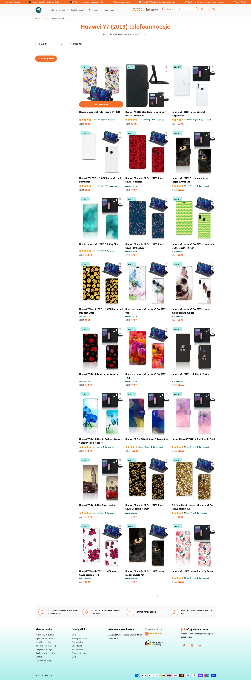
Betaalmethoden (79, 653)
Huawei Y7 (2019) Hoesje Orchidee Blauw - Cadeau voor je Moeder (100, 441)
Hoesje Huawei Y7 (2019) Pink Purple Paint (193, 439)
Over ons (76, 634)
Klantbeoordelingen (44, 660)
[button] (180, 9)
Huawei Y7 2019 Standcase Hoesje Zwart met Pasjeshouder (145, 113)
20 (158, 595)
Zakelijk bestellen (79, 638)
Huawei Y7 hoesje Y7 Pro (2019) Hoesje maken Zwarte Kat (144, 573)
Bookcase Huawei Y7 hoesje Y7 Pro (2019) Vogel (146, 311)
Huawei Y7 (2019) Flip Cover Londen (97, 505)
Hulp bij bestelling (43, 642)
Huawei (54, 18)
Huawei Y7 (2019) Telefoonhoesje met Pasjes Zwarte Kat (191, 179)
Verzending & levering (45, 634)
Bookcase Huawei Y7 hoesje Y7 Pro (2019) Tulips (146, 375)
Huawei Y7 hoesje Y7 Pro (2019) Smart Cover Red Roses (144, 179)
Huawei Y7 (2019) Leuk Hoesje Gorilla (190, 373)
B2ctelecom (46, 675)
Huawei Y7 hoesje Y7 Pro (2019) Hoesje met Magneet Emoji (101, 311)
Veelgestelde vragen (44, 649)
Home (39, 18)
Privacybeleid (78, 642)
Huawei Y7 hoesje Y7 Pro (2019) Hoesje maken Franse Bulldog (191, 311)
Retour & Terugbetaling (46, 645)
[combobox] (180, 9)
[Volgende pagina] (165, 595)
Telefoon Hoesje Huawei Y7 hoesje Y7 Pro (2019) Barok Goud (192, 507)
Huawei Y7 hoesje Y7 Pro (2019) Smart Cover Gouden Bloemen (144, 507)
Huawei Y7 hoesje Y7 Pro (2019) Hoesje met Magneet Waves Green (193, 246)
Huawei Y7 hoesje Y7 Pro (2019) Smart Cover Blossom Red (98, 573)
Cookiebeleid (78, 645)
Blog (74, 656)
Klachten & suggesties (45, 653)
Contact (39, 656)
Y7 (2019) (62, 18)
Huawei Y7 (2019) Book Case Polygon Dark (146, 439)
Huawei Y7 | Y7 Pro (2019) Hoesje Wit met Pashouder (100, 179)
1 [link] (129, 595)
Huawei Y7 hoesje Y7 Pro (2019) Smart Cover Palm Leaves (144, 246)
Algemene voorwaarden (46, 638)
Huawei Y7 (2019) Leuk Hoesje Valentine (99, 373)
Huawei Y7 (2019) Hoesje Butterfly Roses (192, 571)
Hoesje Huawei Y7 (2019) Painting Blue (98, 244)
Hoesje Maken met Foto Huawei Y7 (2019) (100, 111)
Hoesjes (46, 18)
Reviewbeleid (78, 649)
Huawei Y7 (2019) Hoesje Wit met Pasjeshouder (188, 113)
